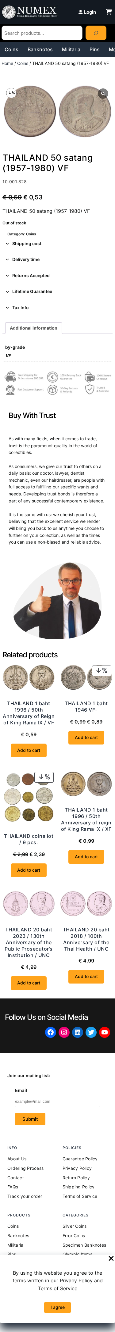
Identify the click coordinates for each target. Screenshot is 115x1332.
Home (7, 63)
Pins (95, 49)
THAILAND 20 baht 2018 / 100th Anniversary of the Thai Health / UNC (86, 939)
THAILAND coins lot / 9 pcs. (28, 839)
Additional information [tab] (33, 327)
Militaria (71, 49)
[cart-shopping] (108, 11)
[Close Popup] (111, 1259)
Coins (11, 49)
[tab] (57, 243)
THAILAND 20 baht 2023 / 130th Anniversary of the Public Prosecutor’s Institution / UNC (29, 942)
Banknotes (40, 49)
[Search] (96, 33)
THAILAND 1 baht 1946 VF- (86, 706)
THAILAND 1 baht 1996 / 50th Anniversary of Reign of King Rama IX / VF (29, 713)
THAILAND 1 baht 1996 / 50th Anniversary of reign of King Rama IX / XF (86, 819)
